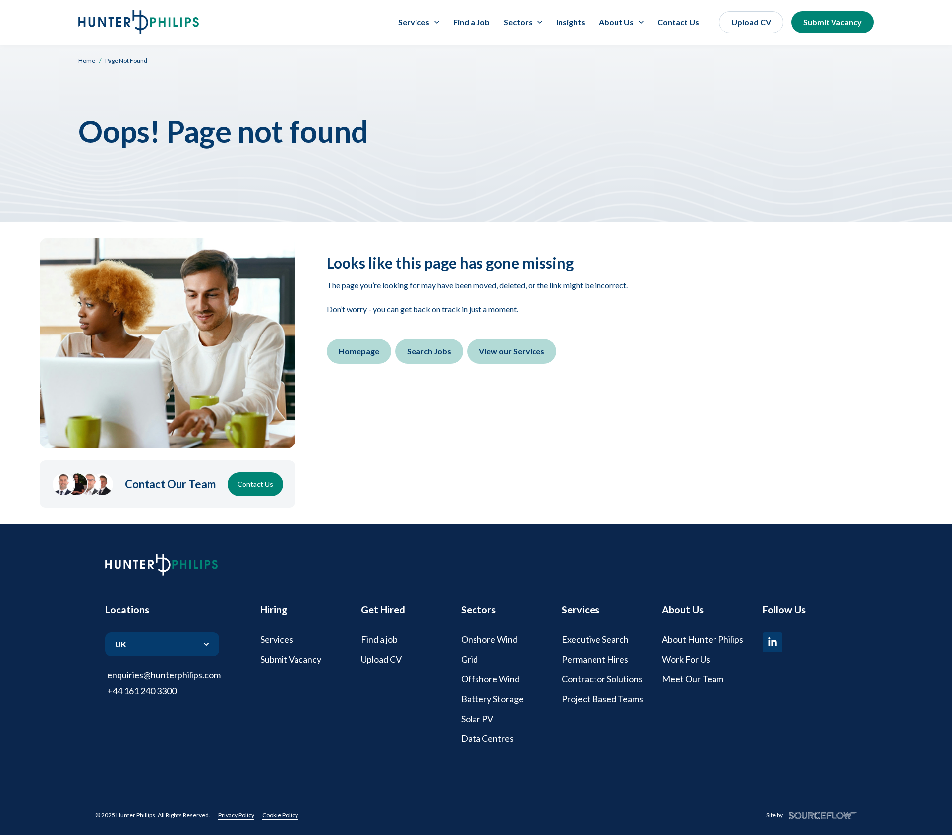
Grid (469, 659)
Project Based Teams (602, 698)
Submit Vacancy (832, 22)
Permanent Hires (595, 659)
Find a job (379, 639)
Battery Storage (492, 698)
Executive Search (595, 639)
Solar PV (477, 718)
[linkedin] (772, 642)
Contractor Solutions (602, 678)
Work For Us (686, 659)
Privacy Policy (236, 815)
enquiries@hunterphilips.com (164, 674)
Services (276, 639)
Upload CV (751, 22)
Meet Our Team (692, 678)
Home (86, 60)
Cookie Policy (280, 815)
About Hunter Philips (702, 639)
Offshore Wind (490, 678)
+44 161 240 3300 (142, 690)
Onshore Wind (489, 639)
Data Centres (487, 738)
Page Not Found (126, 60)
